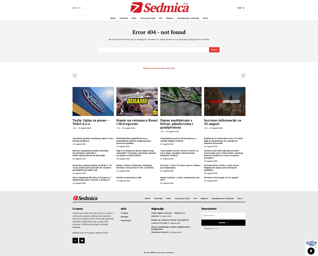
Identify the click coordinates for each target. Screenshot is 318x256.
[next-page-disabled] (243, 75)
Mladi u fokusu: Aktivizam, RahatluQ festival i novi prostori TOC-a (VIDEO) (135, 166)
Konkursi (155, 216)
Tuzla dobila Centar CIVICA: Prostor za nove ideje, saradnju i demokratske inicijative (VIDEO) (179, 153)
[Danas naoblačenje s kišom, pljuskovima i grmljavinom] (181, 101)
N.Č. (74, 128)
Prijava (222, 223)
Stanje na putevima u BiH (128, 177)
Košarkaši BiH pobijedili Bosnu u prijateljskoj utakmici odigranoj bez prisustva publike (133, 140)
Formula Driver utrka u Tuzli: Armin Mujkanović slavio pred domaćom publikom (221, 167)
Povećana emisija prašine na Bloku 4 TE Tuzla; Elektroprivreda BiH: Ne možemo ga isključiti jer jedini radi (92, 167)
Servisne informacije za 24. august (221, 177)
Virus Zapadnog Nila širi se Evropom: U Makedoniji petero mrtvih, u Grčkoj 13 (92, 178)
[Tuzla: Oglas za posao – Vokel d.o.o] (93, 101)
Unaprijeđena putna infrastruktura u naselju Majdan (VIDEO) (178, 139)
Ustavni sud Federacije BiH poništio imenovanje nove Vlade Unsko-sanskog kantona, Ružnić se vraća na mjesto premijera (223, 154)
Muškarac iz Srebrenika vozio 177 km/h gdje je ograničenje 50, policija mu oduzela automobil (223, 140)
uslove (215, 229)
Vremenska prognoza (160, 232)
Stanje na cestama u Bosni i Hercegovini (136, 122)
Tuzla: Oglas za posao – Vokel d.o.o (91, 122)
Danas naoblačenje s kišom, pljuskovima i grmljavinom (176, 123)
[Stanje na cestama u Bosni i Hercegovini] (137, 101)
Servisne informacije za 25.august (222, 122)
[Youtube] (82, 240)
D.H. (118, 128)
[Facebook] (75, 240)
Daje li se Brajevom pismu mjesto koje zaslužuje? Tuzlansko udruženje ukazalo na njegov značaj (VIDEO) (136, 153)
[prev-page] (75, 75)
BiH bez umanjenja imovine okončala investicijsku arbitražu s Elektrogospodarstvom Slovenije (90, 153)
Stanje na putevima (159, 223)
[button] (241, 7)
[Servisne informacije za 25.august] (224, 101)
